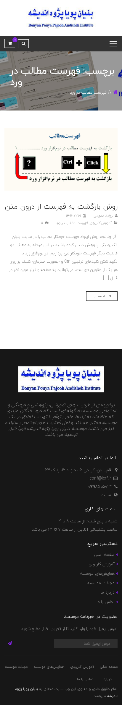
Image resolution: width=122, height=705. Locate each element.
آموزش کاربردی (100, 223)
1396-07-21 (74, 216)
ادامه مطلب (101, 296)
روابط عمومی (104, 216)
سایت (106, 494)
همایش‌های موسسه (97, 573)
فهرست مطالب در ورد (72, 223)
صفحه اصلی (104, 554)
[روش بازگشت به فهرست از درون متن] (61, 159)
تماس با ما (106, 601)
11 (42, 223)
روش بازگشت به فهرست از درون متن (61, 206)
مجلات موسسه (100, 583)
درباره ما (107, 592)
